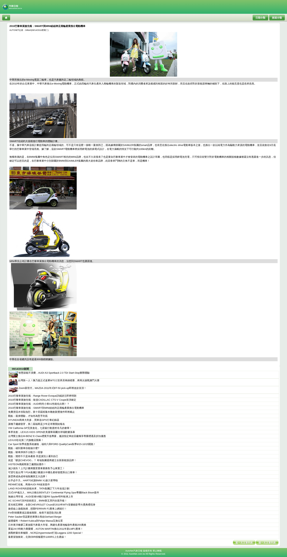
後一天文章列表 (267, 542)
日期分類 (260, 17)
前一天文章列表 (244, 542)
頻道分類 (277, 17)
